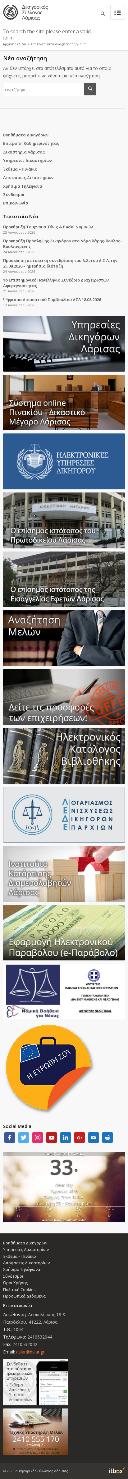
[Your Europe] (64, 403)
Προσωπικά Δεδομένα (24, 1296)
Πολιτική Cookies (19, 1289)
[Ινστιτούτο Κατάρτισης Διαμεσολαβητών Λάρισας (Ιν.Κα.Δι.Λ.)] (64, 874)
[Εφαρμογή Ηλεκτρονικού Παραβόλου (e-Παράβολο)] (64, 933)
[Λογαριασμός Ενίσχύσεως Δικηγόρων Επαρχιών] (64, 815)
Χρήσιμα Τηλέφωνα (22, 186)
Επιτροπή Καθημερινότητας (31, 143)
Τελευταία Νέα (20, 216)
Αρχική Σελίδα (14, 44)
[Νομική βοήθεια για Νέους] (64, 991)
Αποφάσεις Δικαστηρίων (28, 177)
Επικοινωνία (15, 203)
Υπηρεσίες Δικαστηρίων (27, 160)
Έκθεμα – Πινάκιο (20, 169)
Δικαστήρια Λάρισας (24, 152)
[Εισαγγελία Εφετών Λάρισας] (64, 579)
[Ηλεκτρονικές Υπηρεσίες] (64, 461)
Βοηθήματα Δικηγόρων (25, 135)
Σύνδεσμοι (14, 194)
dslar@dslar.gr (30, 1352)
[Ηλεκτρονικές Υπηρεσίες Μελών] (64, 1382)
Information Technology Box (117, 1470)
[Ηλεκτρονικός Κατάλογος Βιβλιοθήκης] (64, 756)
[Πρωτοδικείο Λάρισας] (64, 520)
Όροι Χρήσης (15, 1282)
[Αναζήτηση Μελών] (64, 638)
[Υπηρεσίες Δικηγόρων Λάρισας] (64, 344)
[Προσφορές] (64, 697)
